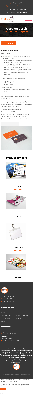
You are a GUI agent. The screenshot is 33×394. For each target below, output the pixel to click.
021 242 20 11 (22, 6)
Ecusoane (18, 247)
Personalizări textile (6, 318)
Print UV (3, 313)
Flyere (18, 278)
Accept (3, 389)
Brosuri (18, 186)
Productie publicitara (22, 315)
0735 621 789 (11, 6)
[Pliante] (16, 201)
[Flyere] (16, 262)
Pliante (18, 217)
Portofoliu (19, 318)
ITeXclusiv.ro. (24, 376)
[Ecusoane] (16, 231)
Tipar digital (14, 32)
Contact (3, 321)
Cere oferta (8, 43)
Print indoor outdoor (6, 315)
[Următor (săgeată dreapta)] (2, 393)
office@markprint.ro (17, 3)
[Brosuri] (16, 170)
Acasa (6, 32)
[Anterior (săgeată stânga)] (0, 393)
